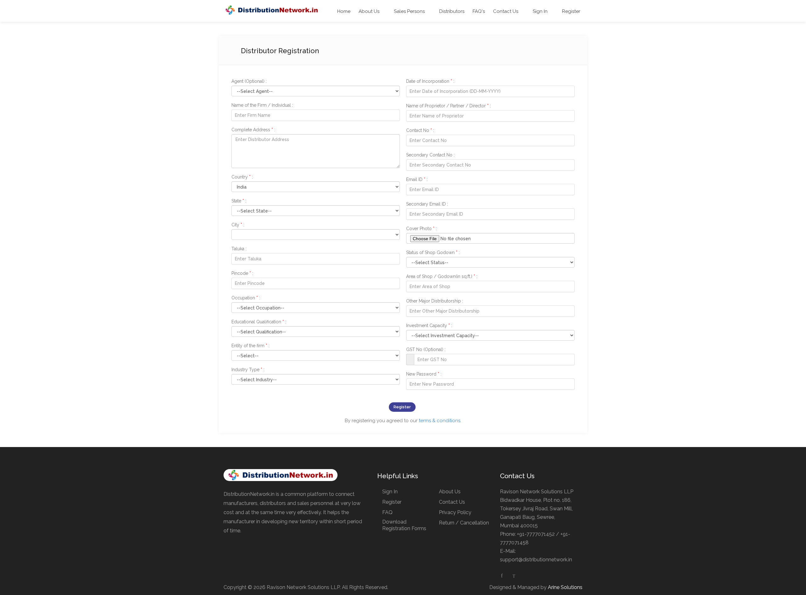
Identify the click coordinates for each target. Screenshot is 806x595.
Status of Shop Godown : (433, 252)
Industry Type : (247, 369)
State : (238, 200)
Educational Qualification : (258, 321)
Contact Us (505, 11)
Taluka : (239, 248)
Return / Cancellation (464, 523)
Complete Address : (253, 129)
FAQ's (479, 11)
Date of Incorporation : (430, 81)
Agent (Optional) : (249, 81)
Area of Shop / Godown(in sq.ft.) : (441, 276)
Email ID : (417, 179)
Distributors (451, 11)
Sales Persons (409, 11)
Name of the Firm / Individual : (262, 105)
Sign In (539, 11)
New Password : (423, 374)
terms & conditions (439, 420)
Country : (242, 176)
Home (343, 11)
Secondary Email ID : (427, 204)
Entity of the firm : (250, 345)
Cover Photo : (421, 228)
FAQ (387, 512)
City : (237, 224)
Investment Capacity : (429, 325)
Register (570, 11)
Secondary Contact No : (430, 154)
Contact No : (420, 130)
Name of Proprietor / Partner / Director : (448, 105)
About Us (369, 11)
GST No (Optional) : (426, 349)
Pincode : (242, 273)
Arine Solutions (565, 587)
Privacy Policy (455, 512)
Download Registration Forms (404, 525)
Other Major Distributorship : (434, 300)
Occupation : (245, 297)
